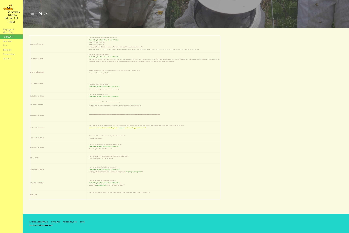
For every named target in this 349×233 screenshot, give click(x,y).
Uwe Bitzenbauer (101, 185)
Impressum (55, 222)
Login (82, 222)
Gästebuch (7, 58)
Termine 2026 (8, 36)
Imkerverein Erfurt (11, 20)
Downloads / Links (70, 222)
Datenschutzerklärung (38, 222)
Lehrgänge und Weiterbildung (8, 31)
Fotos (5, 45)
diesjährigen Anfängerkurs (134, 172)
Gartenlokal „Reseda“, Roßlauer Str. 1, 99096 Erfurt (104, 57)
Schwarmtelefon (9, 54)
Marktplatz (7, 49)
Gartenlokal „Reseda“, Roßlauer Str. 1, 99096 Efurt (104, 40)
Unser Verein (7, 41)
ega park (122, 128)
